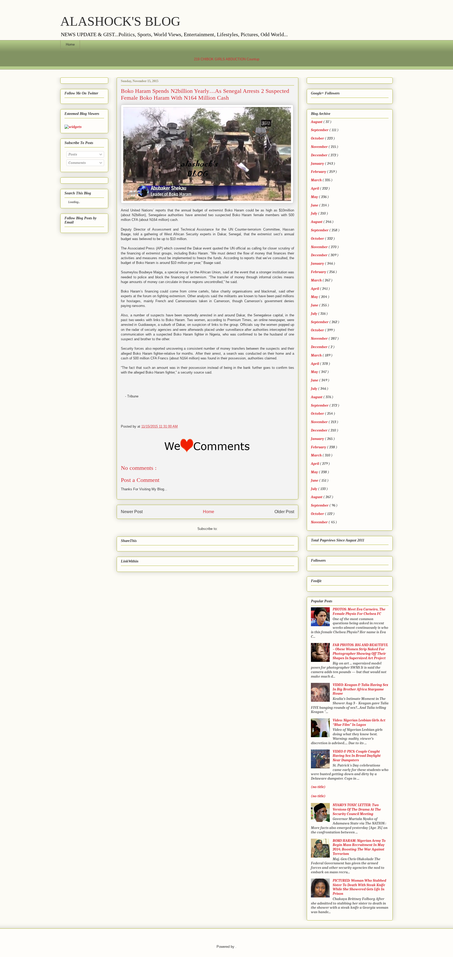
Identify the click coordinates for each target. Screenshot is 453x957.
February (318, 171)
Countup (253, 59)
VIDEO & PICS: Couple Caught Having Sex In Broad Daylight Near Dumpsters (357, 756)
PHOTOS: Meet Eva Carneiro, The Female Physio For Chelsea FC (359, 611)
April (315, 188)
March (316, 180)
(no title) (318, 787)
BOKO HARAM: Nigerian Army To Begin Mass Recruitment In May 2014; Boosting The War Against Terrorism (359, 847)
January (317, 163)
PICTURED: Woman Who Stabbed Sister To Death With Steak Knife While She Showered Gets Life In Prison (359, 887)
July (314, 213)
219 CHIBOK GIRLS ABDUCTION (220, 59)
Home (70, 44)
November (319, 147)
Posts (72, 154)
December (319, 155)
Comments (77, 163)
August (316, 122)
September (319, 130)
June (314, 205)
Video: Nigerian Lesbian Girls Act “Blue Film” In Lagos (359, 722)
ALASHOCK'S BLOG (120, 21)
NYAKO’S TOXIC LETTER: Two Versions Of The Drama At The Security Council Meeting (357, 809)
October (317, 138)
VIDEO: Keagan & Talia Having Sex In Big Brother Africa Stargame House (360, 689)
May (314, 197)
